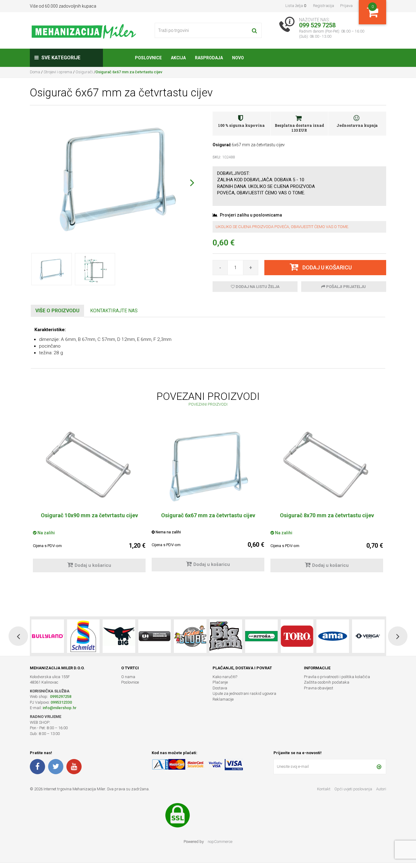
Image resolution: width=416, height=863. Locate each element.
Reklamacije (223, 699)
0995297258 (60, 696)
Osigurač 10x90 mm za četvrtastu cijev (89, 515)
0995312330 (61, 702)
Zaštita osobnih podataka (326, 682)
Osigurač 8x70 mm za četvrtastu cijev (327, 515)
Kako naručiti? (225, 676)
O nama (128, 676)
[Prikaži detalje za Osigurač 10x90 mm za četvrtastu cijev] (89, 465)
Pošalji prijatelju (345, 286)
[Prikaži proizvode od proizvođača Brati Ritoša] (226, 636)
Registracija (323, 5)
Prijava (346, 5)
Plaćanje (220, 682)
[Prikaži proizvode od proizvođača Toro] (261, 636)
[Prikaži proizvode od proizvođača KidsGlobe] (154, 636)
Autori (381, 789)
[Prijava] (379, 766)
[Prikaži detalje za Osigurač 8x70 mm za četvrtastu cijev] (326, 465)
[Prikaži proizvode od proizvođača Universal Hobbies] (119, 636)
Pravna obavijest (318, 688)
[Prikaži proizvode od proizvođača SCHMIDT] (47, 636)
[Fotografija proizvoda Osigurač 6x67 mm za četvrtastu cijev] (117, 178)
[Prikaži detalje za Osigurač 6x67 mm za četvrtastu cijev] (208, 466)
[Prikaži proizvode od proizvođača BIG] (83, 636)
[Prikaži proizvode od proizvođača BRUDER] (368, 636)
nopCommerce (220, 841)
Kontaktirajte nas (114, 311)
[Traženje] (254, 30)
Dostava (220, 688)
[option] (89, 501)
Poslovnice (130, 682)
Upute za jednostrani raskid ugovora (244, 693)
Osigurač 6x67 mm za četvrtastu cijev (208, 515)
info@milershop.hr (59, 707)
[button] (192, 182)
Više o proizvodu (57, 311)
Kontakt (323, 789)
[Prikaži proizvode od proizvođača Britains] (190, 636)
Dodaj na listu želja (257, 286)
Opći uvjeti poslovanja (353, 789)
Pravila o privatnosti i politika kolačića (337, 676)
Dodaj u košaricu (93, 565)
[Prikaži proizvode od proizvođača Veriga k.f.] (332, 636)
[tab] (57, 311)
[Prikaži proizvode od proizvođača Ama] (297, 636)
